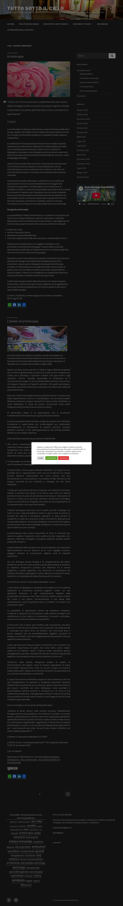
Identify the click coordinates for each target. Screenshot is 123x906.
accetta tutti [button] (51, 458)
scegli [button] (40, 458)
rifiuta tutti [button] (64, 458)
